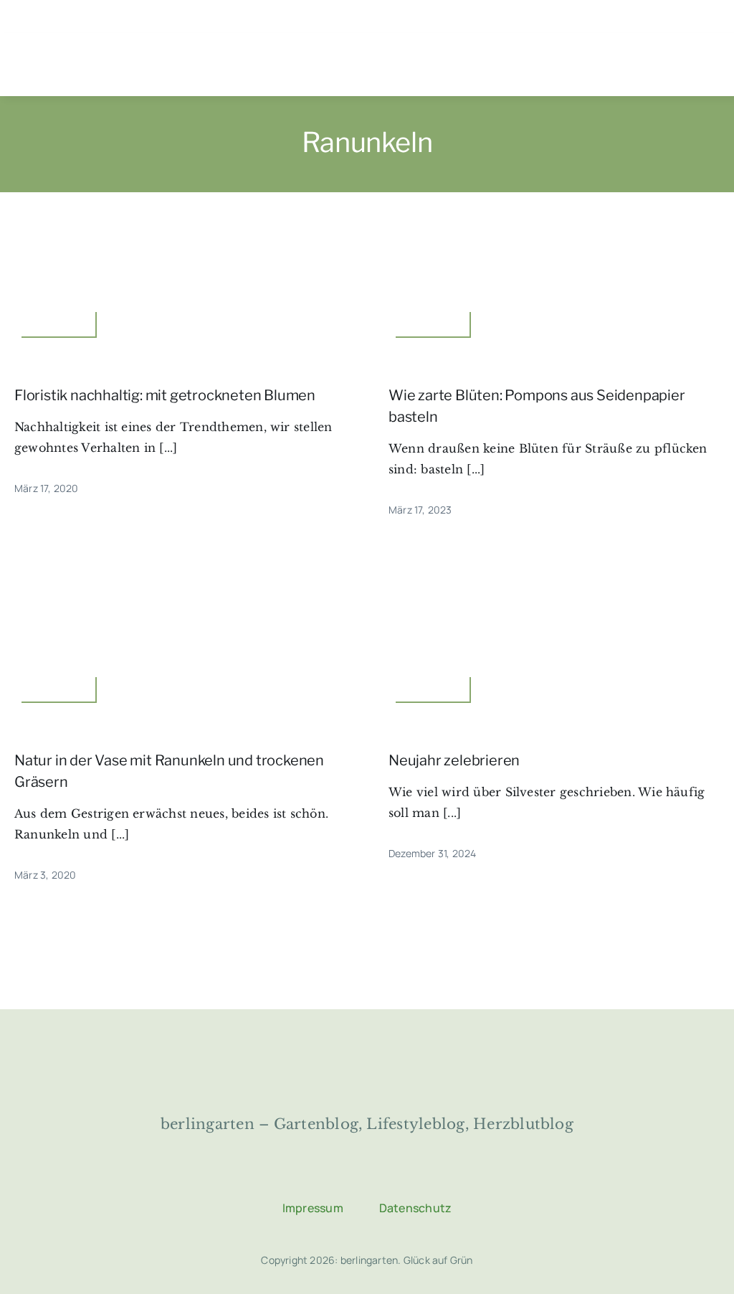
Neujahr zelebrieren (454, 760)
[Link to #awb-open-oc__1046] (253, 65)
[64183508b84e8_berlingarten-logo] (367, 1051)
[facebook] (640, 31)
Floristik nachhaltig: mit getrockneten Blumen (164, 395)
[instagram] (666, 31)
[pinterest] (691, 31)
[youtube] (717, 31)
